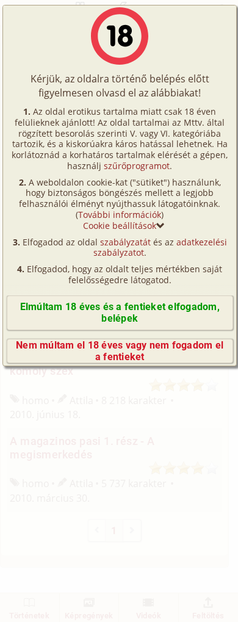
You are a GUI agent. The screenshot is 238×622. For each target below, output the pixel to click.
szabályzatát (125, 242)
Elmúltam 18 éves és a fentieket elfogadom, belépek (120, 312)
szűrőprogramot (137, 166)
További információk (119, 214)
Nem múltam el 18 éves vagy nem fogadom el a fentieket (119, 351)
